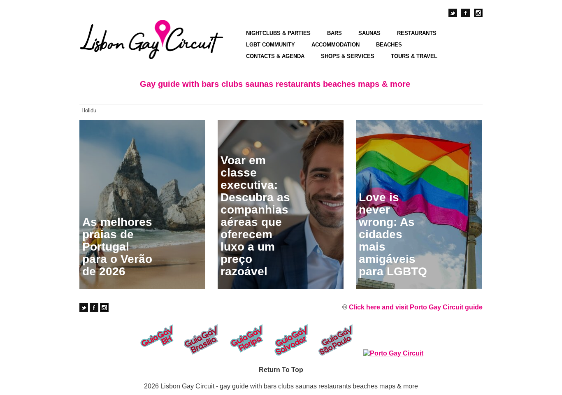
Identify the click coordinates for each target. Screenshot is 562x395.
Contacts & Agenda (275, 56)
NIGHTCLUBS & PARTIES (278, 33)
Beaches (389, 45)
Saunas (369, 33)
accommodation (335, 45)
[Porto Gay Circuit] (393, 353)
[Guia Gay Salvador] (291, 340)
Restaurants (417, 33)
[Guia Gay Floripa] (246, 340)
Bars (334, 33)
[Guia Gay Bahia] (156, 340)
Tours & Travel (414, 56)
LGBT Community (270, 45)
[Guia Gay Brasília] (201, 340)
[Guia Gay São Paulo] (335, 340)
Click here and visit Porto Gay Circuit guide (416, 307)
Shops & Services (347, 56)
